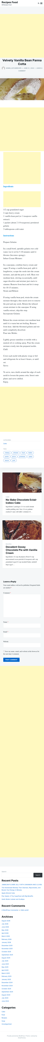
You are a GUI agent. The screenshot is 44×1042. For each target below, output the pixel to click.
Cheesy (7, 453)
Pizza (14, 456)
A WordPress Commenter (10, 910)
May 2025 (5, 967)
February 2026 (6, 939)
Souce (7, 460)
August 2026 (6, 921)
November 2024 (7, 985)
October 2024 (6, 988)
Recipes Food (10, 2)
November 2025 (7, 948)
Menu (41, 3)
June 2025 (5, 964)
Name (5, 622)
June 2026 (5, 927)
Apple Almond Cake (8, 893)
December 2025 (7, 945)
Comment (7, 593)
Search (4, 871)
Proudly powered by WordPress (16, 1036)
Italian (30, 453)
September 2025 (7, 955)
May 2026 (5, 930)
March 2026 (6, 936)
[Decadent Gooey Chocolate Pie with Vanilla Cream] (22, 530)
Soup (3, 1021)
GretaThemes (22, 1038)
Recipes (9, 544)
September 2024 (7, 992)
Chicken (15, 453)
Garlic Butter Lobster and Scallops (13, 899)
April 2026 (5, 933)
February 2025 (6, 976)
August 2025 (6, 958)
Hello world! (25, 910)
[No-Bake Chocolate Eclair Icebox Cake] (22, 483)
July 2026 (5, 924)
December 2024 (7, 982)
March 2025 (6, 973)
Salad (30, 456)
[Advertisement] (22, 36)
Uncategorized (7, 1024)
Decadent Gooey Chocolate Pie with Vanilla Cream (21, 549)
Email (5, 632)
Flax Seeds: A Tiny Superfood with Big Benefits (17, 896)
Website (5, 641)
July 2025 (5, 961)
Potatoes (22, 456)
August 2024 (6, 995)
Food (23, 453)
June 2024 (5, 1001)
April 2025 (5, 970)
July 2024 (5, 998)
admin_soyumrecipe (13, 68)
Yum (13, 460)
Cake (5, 443)
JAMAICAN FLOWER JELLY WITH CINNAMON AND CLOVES (22, 884)
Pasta (7, 456)
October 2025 (6, 951)
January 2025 (6, 979)
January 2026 (6, 942)
